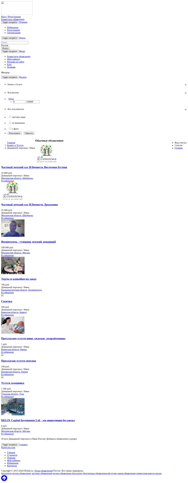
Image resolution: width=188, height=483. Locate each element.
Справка (23, 444)
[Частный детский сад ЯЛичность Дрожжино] (13, 199)
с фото (15, 129)
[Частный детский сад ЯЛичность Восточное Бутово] (46, 161)
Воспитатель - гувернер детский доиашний (28, 241)
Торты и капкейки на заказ (18, 278)
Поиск (22, 38)
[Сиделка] (2, 295)
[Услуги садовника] (2, 377)
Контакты (12, 465)
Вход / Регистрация (11, 16)
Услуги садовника (12, 383)
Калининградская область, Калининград (21, 290)
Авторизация (13, 32)
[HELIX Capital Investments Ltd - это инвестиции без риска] (13, 414)
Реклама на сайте (15, 62)
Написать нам (8, 447)
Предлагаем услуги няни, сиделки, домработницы (33, 338)
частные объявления (42, 473)
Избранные (12, 27)
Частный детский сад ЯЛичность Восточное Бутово (34, 167)
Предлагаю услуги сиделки (18, 360)
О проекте (12, 455)
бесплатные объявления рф (96, 473)
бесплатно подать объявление (16, 473)
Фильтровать (14, 133)
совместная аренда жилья (148, 473)
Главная (11, 142)
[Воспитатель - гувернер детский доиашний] (13, 236)
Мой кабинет (13, 59)
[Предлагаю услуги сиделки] (2, 355)
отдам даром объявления (123, 473)
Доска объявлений (43, 470)
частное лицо (18, 117)
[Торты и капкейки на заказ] (13, 273)
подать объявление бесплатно (67, 473)
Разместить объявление (13, 19)
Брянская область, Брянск (14, 312)
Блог (9, 64)
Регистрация (13, 30)
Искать (5, 48)
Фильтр (22, 77)
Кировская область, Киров (14, 372)
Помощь (23, 22)
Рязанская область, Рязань (14, 349)
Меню (22, 51)
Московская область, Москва (15, 252)
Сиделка (6, 301)
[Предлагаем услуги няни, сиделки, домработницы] (13, 333)
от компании (18, 123)
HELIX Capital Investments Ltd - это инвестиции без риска (38, 420)
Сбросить (29, 133)
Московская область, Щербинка (17, 178)
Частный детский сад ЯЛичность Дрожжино (29, 204)
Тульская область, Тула (12, 394)
